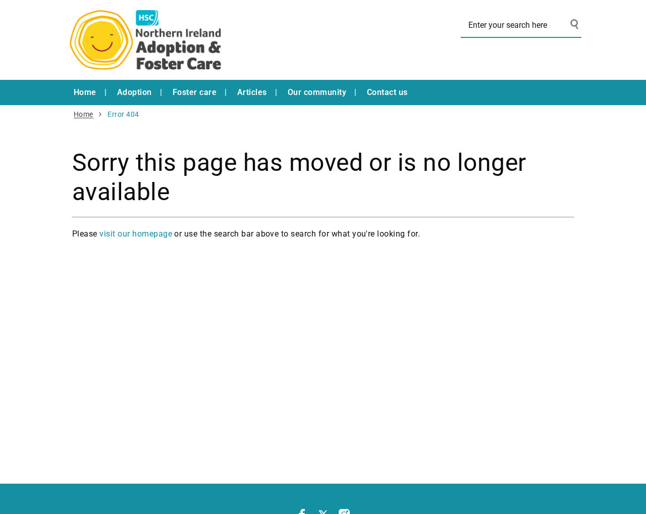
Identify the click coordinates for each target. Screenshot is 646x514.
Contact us (387, 92)
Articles (252, 92)
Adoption (134, 92)
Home (85, 92)
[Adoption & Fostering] (145, 40)
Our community (317, 92)
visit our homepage (135, 234)
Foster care (195, 92)
